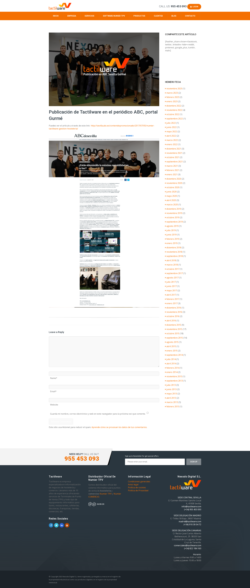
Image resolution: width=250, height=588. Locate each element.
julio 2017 (171, 281)
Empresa (71, 16)
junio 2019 (171, 234)
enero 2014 (171, 372)
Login (195, 7)
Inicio (56, 16)
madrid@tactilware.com (190, 521)
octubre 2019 (172, 217)
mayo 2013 (171, 393)
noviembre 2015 (174, 329)
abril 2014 (171, 363)
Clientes (158, 16)
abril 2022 (171, 135)
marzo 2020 (172, 204)
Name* (53, 377)
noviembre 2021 (174, 153)
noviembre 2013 (174, 376)
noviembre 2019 (174, 213)
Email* (53, 390)
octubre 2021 (172, 157)
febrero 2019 (172, 238)
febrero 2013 (172, 406)
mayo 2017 (171, 290)
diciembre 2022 (173, 105)
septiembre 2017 (174, 273)
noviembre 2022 (174, 110)
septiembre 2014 (174, 355)
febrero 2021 (172, 170)
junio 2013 (171, 389)
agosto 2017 (172, 277)
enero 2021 (171, 174)
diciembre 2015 (173, 324)
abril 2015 (171, 346)
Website (54, 403)
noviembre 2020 (174, 183)
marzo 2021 (172, 165)
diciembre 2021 (173, 148)
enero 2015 (171, 350)
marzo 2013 (172, 402)
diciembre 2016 (173, 307)
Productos (139, 16)
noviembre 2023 (174, 88)
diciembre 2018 (173, 247)
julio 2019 (171, 230)
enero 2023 (171, 101)
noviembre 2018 (174, 251)
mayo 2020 (171, 196)
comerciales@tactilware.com (187, 545)
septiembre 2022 (174, 118)
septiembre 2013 (174, 380)
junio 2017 (171, 286)
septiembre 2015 (174, 337)
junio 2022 (171, 127)
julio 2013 (171, 385)
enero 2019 (171, 243)
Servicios (89, 16)
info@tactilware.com (191, 506)
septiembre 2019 (174, 221)
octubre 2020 (172, 187)
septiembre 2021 (174, 161)
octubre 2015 (172, 333)
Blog (173, 16)
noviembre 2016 (174, 312)
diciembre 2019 (173, 208)
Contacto (190, 16)
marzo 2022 (172, 140)
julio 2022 (171, 122)
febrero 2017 (172, 299)
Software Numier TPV (114, 16)
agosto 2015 (172, 342)
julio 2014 (171, 359)
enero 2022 (171, 144)
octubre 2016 (172, 316)
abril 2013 (171, 397)
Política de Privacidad (138, 490)
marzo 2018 (172, 264)
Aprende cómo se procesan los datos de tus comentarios (119, 427)
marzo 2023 (172, 92)
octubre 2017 (172, 269)
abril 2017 (171, 294)
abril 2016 (171, 320)
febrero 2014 (172, 367)
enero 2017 (171, 303)
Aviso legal (133, 484)
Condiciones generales (139, 481)
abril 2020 (171, 200)
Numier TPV (106, 493)
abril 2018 (171, 260)
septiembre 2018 (174, 256)
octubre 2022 (172, 114)
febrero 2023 (172, 97)
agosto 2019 (172, 226)
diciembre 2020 (173, 178)
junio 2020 (171, 191)
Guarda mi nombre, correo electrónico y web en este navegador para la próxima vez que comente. (97, 412)
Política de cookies (137, 487)
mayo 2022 (171, 131)
